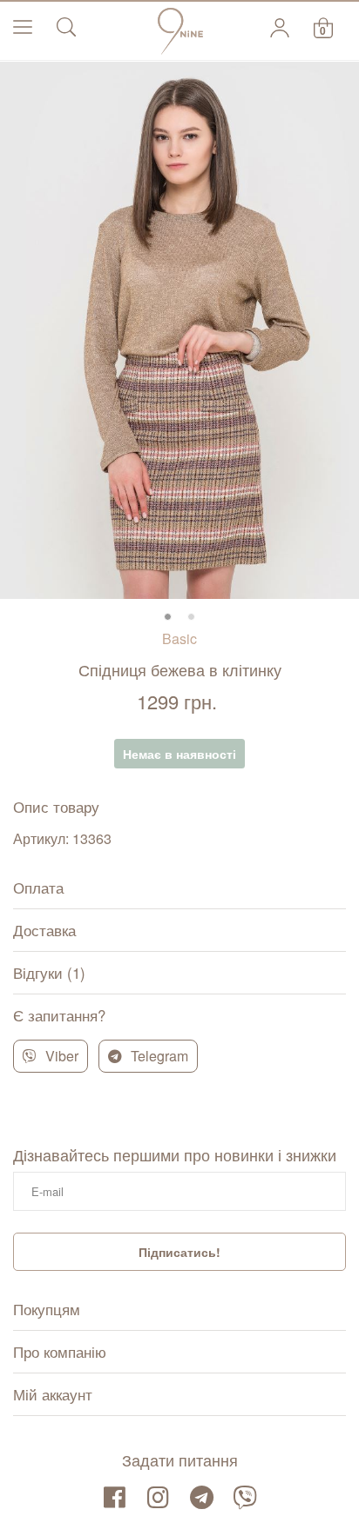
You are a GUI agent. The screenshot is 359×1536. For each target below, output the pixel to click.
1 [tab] (168, 617)
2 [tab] (191, 617)
